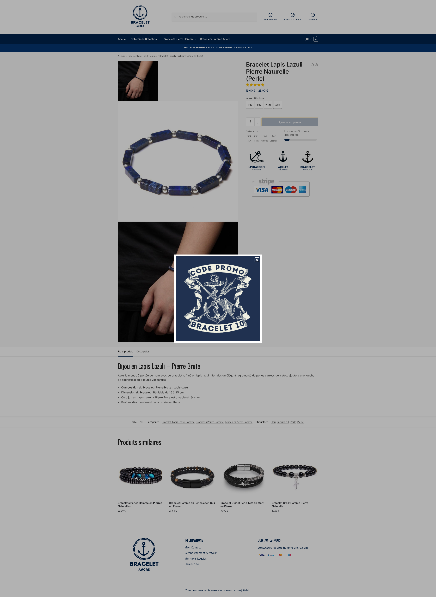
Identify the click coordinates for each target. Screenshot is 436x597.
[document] (218, 298)
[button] (257, 260)
